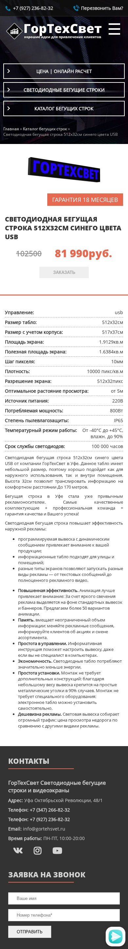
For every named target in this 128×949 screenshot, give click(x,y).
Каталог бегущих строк (64, 108)
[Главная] (54, 39)
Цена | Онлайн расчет (64, 71)
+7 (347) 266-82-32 (50, 810)
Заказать (64, 272)
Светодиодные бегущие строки (64, 90)
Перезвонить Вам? (102, 8)
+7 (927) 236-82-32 (33, 8)
